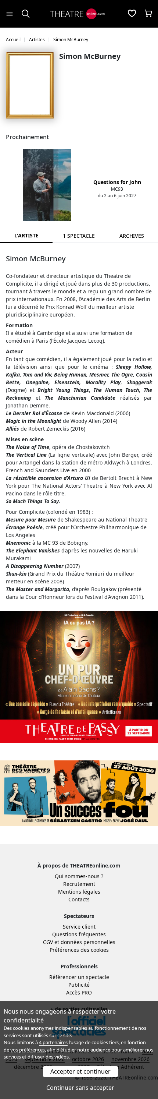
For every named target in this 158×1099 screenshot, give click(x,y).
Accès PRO (79, 992)
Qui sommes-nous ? (79, 876)
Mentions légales (79, 891)
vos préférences (27, 1049)
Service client (79, 926)
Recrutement (79, 883)
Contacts (79, 899)
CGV (48, 942)
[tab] (79, 236)
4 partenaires (53, 1042)
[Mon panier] (148, 14)
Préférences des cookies (79, 949)
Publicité (79, 984)
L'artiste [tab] (26, 235)
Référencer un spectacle (79, 976)
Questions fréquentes (79, 934)
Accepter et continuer (80, 1071)
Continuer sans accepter (80, 1088)
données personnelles (88, 942)
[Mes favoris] (132, 14)
